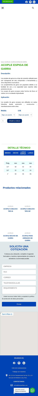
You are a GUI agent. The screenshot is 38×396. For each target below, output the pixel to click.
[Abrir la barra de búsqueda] (33, 8)
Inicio (2, 62)
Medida (3, 110)
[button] (2, 8)
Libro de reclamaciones (19, 368)
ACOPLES (7, 62)
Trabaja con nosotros (19, 371)
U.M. (19, 110)
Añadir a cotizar (14, 121)
